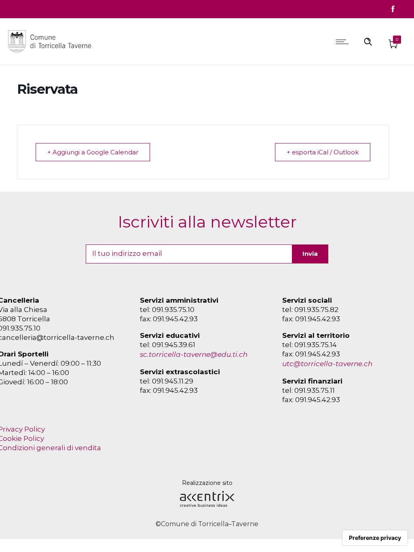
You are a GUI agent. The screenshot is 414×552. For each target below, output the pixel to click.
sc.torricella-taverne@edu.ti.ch (193, 354)
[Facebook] (393, 9)
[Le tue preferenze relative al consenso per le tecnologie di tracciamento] (375, 538)
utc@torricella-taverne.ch (327, 364)
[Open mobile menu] (344, 42)
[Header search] (368, 41)
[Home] (51, 54)
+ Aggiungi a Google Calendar (92, 152)
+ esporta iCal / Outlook (323, 152)
